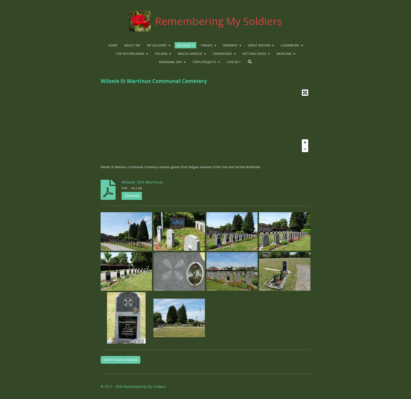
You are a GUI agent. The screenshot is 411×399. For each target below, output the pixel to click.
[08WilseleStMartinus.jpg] (284, 272)
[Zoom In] (305, 142)
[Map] (205, 120)
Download (132, 196)
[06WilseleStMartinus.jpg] (179, 272)
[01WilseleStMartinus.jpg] (126, 232)
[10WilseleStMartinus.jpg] (179, 317)
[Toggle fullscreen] (305, 92)
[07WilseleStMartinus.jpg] (232, 272)
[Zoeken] (249, 62)
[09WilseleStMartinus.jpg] (126, 317)
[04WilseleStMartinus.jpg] (284, 232)
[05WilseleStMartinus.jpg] (126, 272)
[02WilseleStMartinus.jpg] (179, 232)
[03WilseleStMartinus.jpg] (232, 232)
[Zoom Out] (305, 149)
